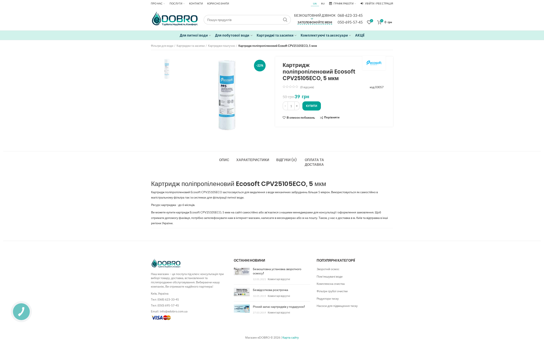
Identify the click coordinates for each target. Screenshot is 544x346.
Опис (224, 159)
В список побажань (301, 117)
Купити (311, 106)
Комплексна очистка (331, 283)
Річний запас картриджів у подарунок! (279, 307)
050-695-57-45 (350, 22)
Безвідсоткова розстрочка (270, 290)
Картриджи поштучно (221, 45)
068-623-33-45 (350, 15)
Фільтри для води (162, 45)
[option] (166, 69)
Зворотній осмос (328, 269)
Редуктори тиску (328, 298)
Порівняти (332, 117)
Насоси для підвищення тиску (337, 306)
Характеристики (252, 159)
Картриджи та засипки (191, 45)
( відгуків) (307, 87)
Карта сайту (290, 337)
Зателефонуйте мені (315, 22)
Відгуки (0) (286, 159)
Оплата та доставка (314, 162)
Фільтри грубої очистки (332, 291)
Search (285, 20)
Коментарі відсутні (279, 279)
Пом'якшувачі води (330, 276)
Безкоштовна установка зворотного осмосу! (277, 271)
